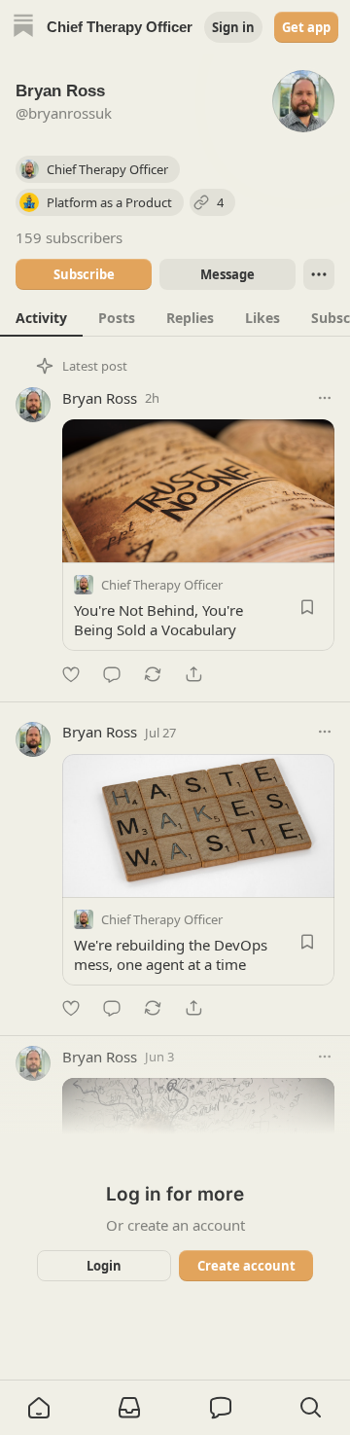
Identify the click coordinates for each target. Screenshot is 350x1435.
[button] (38, 1407)
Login (104, 1265)
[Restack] (152, 674)
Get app (306, 27)
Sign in (233, 27)
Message (227, 274)
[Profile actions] (318, 274)
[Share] (193, 674)
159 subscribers (69, 237)
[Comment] (111, 674)
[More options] (324, 397)
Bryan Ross (99, 398)
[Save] (307, 607)
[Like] (71, 674)
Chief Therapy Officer (162, 584)
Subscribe (84, 274)
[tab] (41, 317)
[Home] (23, 28)
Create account (246, 1265)
